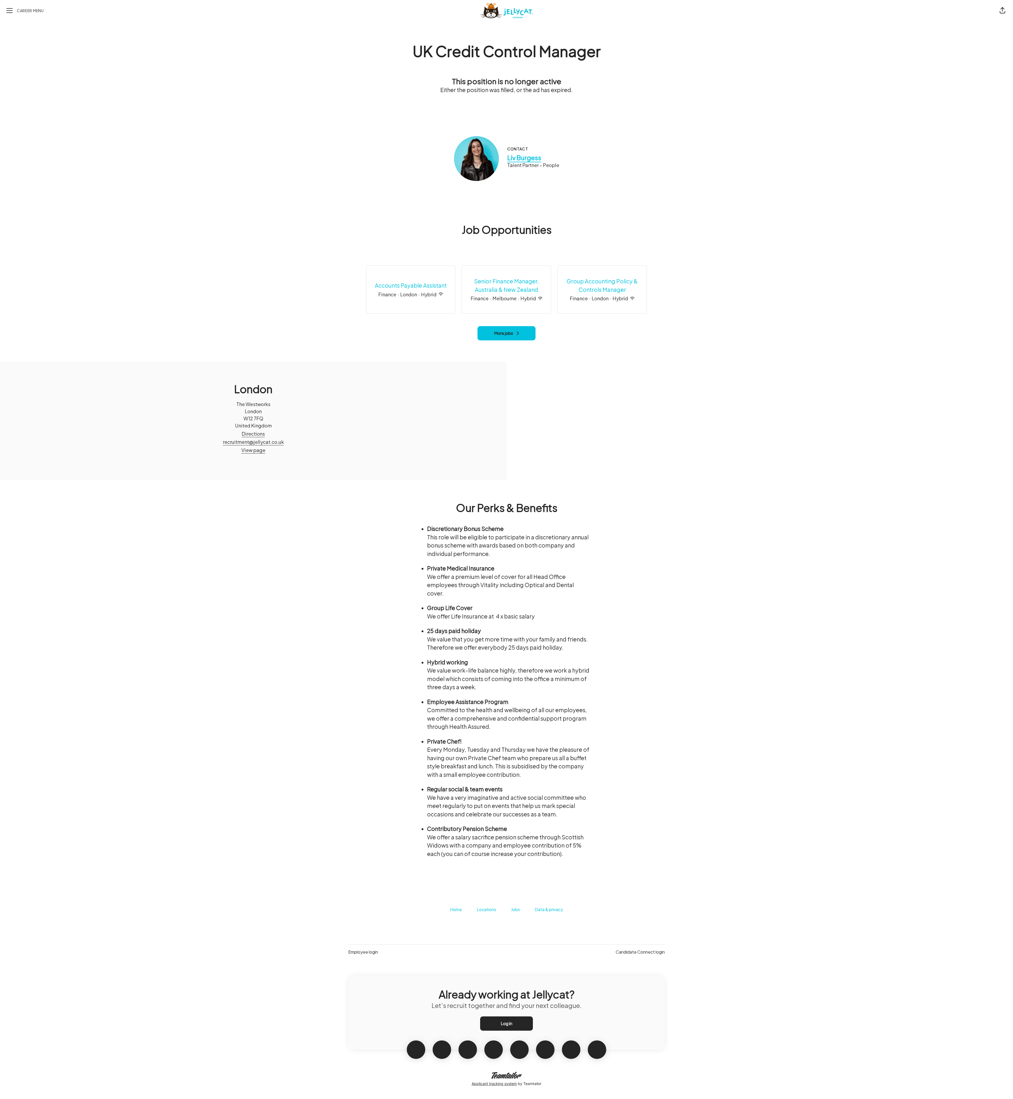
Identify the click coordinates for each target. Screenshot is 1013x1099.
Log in (506, 1023)
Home (456, 909)
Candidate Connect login (640, 952)
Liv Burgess (524, 157)
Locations (486, 909)
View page (253, 450)
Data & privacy (549, 909)
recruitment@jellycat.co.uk (253, 442)
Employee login (363, 952)
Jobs (515, 909)
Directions (253, 434)
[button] (1002, 10)
